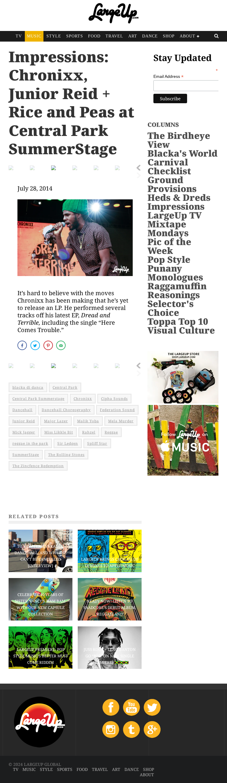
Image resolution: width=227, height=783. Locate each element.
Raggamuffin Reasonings (177, 290)
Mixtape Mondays (168, 228)
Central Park (65, 387)
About (187, 36)
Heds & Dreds (178, 197)
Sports (74, 36)
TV (19, 36)
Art (132, 36)
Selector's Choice (170, 308)
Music (34, 36)
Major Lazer (56, 420)
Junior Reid (23, 420)
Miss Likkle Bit (58, 432)
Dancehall (22, 409)
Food (94, 36)
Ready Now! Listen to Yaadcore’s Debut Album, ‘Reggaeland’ (109, 607)
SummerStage (25, 454)
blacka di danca (27, 387)
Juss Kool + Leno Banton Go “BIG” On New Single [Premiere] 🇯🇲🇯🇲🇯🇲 (110, 656)
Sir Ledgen (67, 443)
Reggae (111, 432)
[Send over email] (61, 345)
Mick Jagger (23, 432)
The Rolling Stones (66, 454)
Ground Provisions (172, 184)
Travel (114, 36)
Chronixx (83, 398)
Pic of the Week (169, 246)
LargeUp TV (174, 215)
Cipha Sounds (114, 398)
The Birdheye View (178, 139)
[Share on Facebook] (22, 345)
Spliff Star (97, 443)
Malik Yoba (88, 420)
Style (53, 36)
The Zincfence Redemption (38, 465)
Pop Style (168, 259)
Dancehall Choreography (66, 409)
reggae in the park (30, 443)
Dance (150, 36)
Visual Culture (181, 330)
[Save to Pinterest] (48, 345)
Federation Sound (117, 409)
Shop (169, 36)
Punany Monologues (175, 272)
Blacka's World (182, 153)
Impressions (176, 206)
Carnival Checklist (169, 166)
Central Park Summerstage (38, 398)
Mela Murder (121, 420)
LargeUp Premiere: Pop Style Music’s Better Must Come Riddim (40, 656)
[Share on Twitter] (35, 345)
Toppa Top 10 (177, 321)
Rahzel (88, 432)
